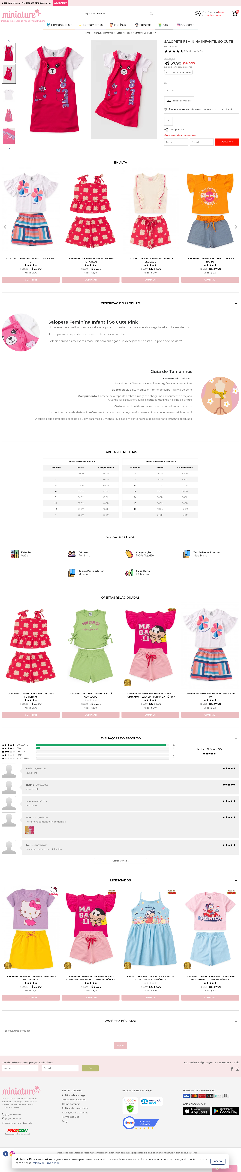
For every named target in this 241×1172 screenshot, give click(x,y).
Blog (65, 1121)
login (221, 12)
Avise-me (227, 142)
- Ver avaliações (193, 51)
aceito (218, 1161)
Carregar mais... (120, 860)
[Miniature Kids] (21, 13)
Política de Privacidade (46, 1163)
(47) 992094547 (13, 1114)
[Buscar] (151, 13)
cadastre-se (213, 15)
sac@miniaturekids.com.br (19, 1123)
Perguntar (120, 1045)
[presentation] (5, 227)
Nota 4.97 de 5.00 (209, 749)
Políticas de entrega (73, 1095)
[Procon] (16, 1131)
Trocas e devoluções (74, 1099)
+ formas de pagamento (178, 72)
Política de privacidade (75, 1108)
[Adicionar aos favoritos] (168, 122)
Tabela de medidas (182, 100)
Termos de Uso (70, 1116)
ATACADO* (60, 3)
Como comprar (71, 1103)
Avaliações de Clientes (75, 1112)
